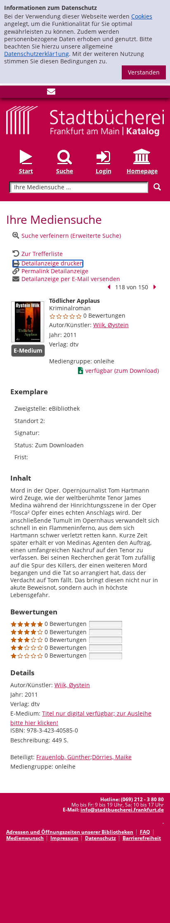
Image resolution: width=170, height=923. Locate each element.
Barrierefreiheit (142, 838)
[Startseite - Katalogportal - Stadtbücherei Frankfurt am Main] (85, 120)
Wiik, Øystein (111, 325)
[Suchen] (157, 187)
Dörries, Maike (112, 757)
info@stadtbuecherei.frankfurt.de (122, 809)
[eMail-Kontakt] (51, 93)
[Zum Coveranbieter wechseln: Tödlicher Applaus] (27, 321)
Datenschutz (100, 838)
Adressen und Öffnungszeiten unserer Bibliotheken (69, 831)
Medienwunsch (25, 838)
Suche (64, 171)
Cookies (141, 16)
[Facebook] (10, 93)
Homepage (142, 171)
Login (103, 171)
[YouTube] (37, 93)
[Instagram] (24, 93)
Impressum (64, 838)
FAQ (145, 831)
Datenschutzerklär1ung (36, 54)
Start (26, 171)
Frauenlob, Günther (63, 757)
